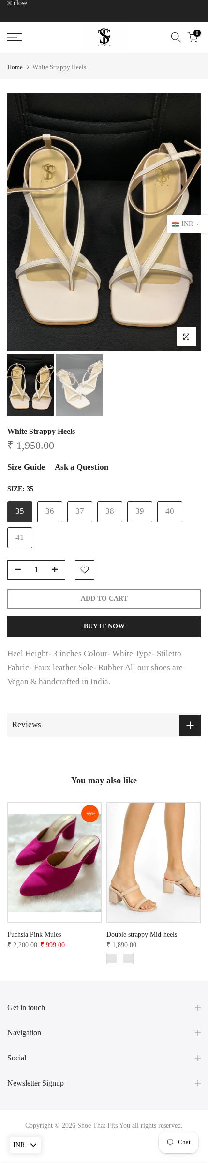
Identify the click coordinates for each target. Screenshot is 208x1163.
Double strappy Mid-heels (141, 934)
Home (15, 67)
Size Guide (26, 467)
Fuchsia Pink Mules (34, 934)
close (19, 3)
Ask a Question (81, 467)
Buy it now (104, 626)
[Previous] (14, 222)
